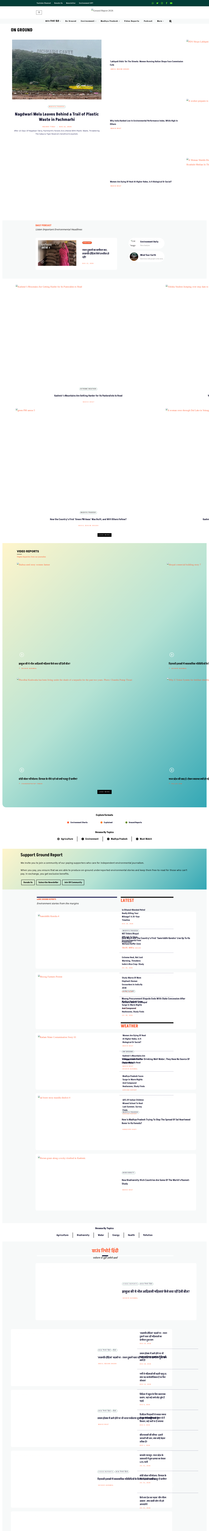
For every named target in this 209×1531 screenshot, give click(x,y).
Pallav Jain (176, 784)
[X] (157, 3)
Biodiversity (128, 1173)
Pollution (148, 1235)
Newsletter (71, 3)
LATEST (127, 900)
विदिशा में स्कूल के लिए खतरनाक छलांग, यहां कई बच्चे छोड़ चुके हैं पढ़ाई (167, 1388)
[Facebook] (166, 3)
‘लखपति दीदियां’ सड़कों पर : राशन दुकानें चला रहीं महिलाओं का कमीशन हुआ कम (132, 1357)
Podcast (148, 21)
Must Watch (146, 839)
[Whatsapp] (152, 3)
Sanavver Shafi (129, 1129)
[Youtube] (171, 3)
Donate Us (58, 3)
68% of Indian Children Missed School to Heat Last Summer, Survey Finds (156, 1090)
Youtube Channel (44, 3)
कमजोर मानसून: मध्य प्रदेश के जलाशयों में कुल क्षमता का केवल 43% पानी (169, 1442)
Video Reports (131, 21)
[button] (60, 21)
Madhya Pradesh (57, 107)
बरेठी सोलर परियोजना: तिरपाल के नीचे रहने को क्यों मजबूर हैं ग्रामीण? (48, 779)
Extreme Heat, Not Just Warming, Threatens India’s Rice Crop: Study (133, 961)
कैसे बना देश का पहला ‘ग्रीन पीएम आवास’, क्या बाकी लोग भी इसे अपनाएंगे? (170, 1483)
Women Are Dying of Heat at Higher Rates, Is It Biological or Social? (141, 181)
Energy (115, 1235)
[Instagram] (162, 3)
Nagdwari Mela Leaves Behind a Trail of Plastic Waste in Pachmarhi (57, 116)
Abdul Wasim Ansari (120, 69)
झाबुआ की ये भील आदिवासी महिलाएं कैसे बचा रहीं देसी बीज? (44, 664)
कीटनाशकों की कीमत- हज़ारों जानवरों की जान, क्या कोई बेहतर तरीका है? (168, 1424)
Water (101, 1235)
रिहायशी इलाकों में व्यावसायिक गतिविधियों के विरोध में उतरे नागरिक (126, 1479)
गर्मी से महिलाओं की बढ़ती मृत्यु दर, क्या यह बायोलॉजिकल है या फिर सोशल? (170, 1369)
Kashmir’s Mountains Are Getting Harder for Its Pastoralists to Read (88, 395)
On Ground (70, 21)
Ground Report (130, 1079)
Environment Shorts (79, 822)
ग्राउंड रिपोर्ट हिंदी (105, 1251)
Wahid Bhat (116, 128)
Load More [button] (104, 535)
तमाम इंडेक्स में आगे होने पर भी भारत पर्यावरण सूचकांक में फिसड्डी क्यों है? (128, 1418)
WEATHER (129, 1026)
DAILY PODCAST (43, 225)
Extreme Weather (88, 389)
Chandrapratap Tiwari (32, 784)
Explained (108, 822)
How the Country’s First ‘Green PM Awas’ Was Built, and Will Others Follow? (88, 519)
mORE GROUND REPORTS (46, 899)
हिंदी (114, 1350)
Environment (92, 839)
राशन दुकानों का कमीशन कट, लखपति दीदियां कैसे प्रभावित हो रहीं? (95, 253)
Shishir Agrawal (29, 668)
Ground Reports (135, 822)
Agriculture (67, 839)
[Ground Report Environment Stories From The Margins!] (104, 12)
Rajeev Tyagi (49, 127)
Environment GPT (86, 3)
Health (131, 1235)
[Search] (170, 21)
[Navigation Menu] (39, 12)
